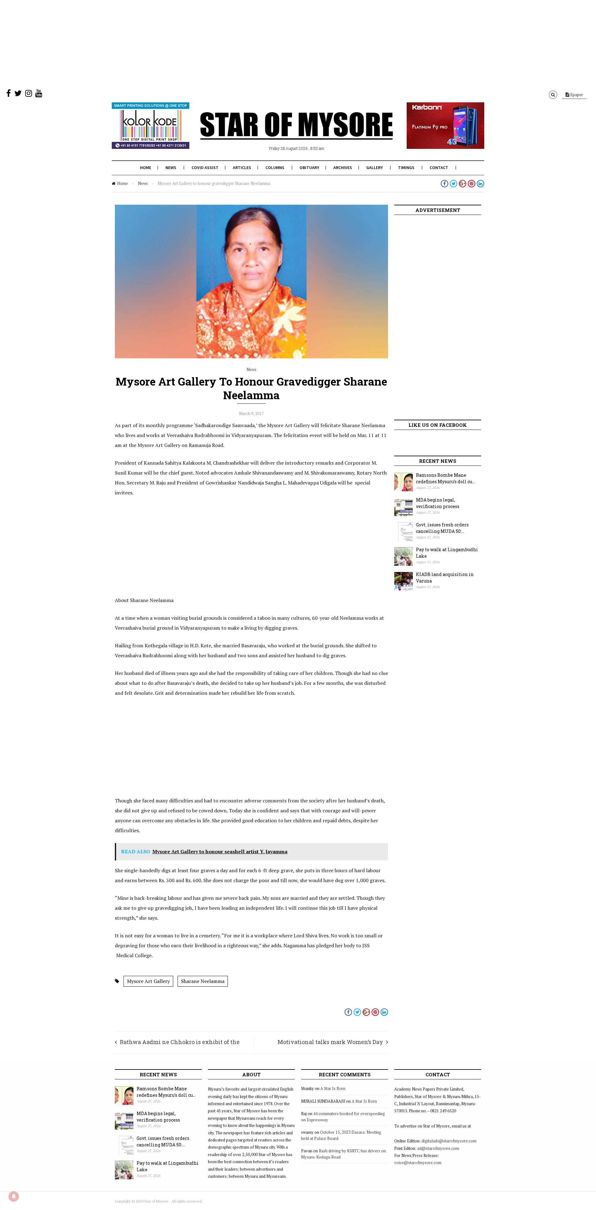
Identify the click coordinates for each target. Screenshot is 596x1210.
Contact (439, 167)
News (170, 167)
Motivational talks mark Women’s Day (330, 1042)
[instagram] (28, 94)
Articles (242, 167)
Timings (406, 167)
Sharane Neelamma (202, 981)
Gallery (374, 167)
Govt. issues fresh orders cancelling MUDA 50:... (442, 528)
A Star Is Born (332, 1088)
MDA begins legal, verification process (437, 503)
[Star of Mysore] (282, 133)
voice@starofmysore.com (417, 1162)
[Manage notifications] (14, 1196)
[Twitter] (18, 94)
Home (145, 167)
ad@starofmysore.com (438, 1148)
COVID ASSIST (205, 167)
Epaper (576, 94)
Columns (274, 167)
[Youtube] (38, 94)
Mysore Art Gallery (148, 981)
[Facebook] (8, 94)
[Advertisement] (186, 43)
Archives (342, 167)
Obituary (309, 167)
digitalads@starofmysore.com (449, 1141)
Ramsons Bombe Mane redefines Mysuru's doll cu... (445, 478)
